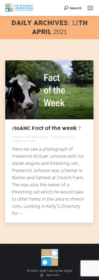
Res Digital (65, 270)
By (37, 136)
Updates (17, 136)
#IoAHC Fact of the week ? (46, 128)
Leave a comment (24, 141)
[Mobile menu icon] (90, 7)
